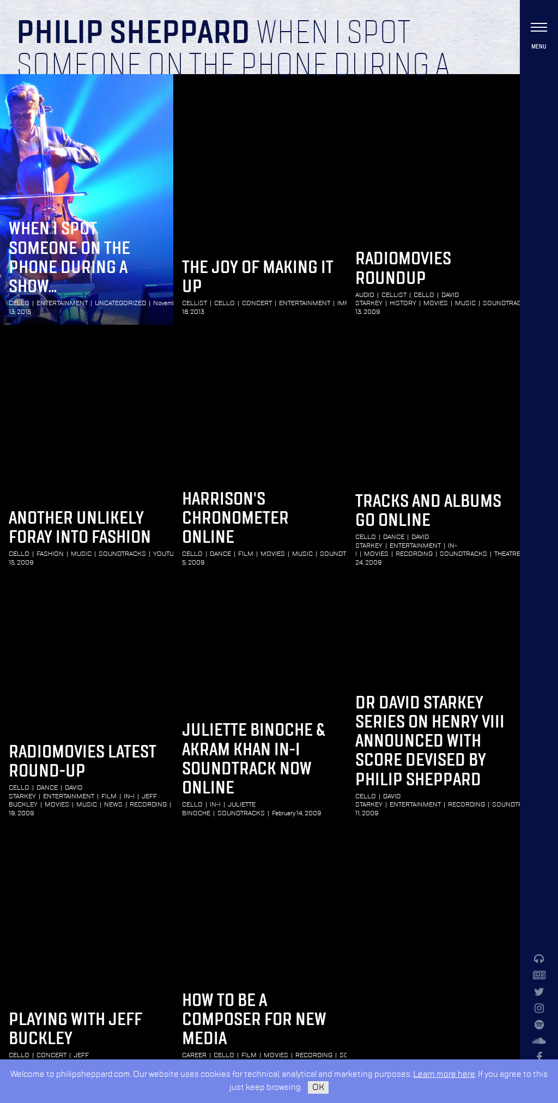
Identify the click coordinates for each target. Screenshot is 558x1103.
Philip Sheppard (133, 33)
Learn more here (444, 1074)
